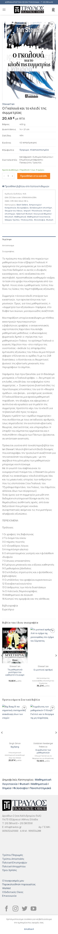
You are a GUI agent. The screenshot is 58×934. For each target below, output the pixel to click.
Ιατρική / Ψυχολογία (33, 210)
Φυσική (49, 219)
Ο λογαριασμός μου (13, 880)
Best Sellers (22, 204)
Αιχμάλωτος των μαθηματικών (43, 751)
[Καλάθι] (53, 9)
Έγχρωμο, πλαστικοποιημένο (34, 149)
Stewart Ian (8, 104)
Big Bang (15, 747)
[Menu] (4, 9)
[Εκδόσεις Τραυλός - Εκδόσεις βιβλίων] (29, 9)
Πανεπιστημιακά (40, 788)
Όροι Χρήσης (9, 870)
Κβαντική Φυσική (24, 213)
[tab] (29, 239)
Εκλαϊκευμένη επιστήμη (41, 207)
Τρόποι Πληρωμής (12, 855)
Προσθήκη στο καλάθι (33, 176)
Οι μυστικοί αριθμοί (43, 670)
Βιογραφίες (23, 207)
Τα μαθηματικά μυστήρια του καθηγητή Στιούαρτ (15, 672)
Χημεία (6, 788)
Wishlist (6, 888)
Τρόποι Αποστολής (13, 858)
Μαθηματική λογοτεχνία (38, 216)
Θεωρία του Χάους (14, 210)
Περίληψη (7, 239)
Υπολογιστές (27, 219)
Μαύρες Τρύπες (12, 219)
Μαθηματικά (20, 216)
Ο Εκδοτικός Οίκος (12, 892)
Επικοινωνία (9, 895)
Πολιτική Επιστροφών (14, 862)
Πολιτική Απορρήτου (14, 866)
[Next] (55, 661)
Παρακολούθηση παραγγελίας (19, 884)
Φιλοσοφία (39, 219)
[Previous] (2, 661)
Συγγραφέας (8, 251)
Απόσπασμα (8, 245)
